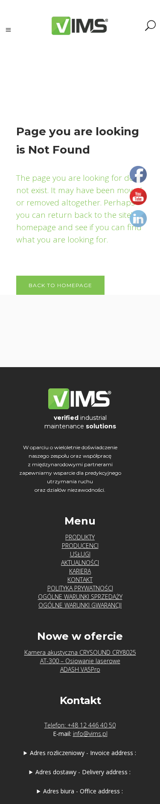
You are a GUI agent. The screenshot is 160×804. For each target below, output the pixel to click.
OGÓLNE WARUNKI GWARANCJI (80, 605)
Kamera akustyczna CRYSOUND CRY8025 (80, 652)
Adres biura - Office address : (83, 791)
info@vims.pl (90, 734)
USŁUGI (80, 554)
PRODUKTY (80, 537)
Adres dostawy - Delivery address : (83, 772)
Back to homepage (60, 285)
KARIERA (80, 571)
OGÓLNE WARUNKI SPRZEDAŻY (80, 597)
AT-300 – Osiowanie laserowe (80, 661)
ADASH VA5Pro (80, 669)
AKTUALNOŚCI (80, 563)
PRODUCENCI (80, 546)
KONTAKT (80, 580)
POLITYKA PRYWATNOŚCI (80, 588)
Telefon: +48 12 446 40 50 (80, 725)
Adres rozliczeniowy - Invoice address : (83, 753)
